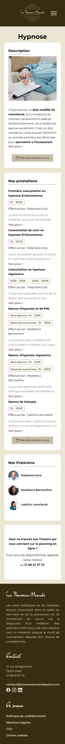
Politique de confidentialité (26, 716)
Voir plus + (15, 146)
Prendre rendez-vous (34, 158)
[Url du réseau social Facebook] (8, 690)
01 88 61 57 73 (34, 565)
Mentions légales (18, 722)
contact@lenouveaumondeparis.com (32, 684)
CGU (9, 729)
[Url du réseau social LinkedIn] (20, 690)
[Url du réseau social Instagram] (14, 690)
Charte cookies (17, 735)
